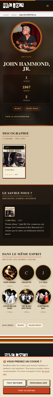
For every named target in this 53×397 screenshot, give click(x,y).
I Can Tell (13, 220)
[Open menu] (47, 6)
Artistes (14, 15)
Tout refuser (15, 383)
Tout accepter (26, 391)
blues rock (32, 109)
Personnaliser (38, 383)
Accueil (6, 15)
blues (18, 109)
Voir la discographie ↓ (18, 117)
